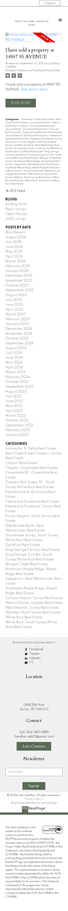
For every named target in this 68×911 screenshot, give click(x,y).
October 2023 (16, 382)
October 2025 (17, 285)
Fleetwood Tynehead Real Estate (39, 70)
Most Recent (15, 232)
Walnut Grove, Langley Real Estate (34, 603)
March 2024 (15, 372)
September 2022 (19, 425)
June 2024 (14, 357)
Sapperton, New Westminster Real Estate (36, 164)
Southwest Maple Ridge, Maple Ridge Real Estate (32, 168)
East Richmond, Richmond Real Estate (27, 136)
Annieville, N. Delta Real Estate (38, 119)
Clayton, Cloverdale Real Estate (37, 126)
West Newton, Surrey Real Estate (32, 607)
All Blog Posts (16, 204)
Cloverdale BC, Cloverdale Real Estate (26, 129)
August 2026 (15, 237)
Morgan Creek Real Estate (26, 564)
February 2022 (17, 430)
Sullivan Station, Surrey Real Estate (24, 171)
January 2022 (17, 435)
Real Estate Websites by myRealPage (34, 803)
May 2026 (13, 251)
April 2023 (14, 411)
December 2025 (18, 275)
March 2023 (15, 415)
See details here (34, 89)
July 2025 (13, 300)
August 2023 (15, 391)
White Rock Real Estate (23, 617)
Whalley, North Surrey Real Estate (32, 177)
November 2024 (18, 333)
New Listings (15, 209)
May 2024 (13, 362)
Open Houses (16, 214)
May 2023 (13, 406)
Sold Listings (15, 218)
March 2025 (15, 314)
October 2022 (16, 420)
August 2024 (15, 348)
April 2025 (14, 309)
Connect (50, 3)
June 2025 (14, 304)
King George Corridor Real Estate (32, 550)
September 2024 (19, 343)
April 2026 (14, 256)
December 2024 (18, 329)
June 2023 (14, 401)
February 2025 (17, 319)
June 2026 (14, 247)
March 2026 (15, 261)
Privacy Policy (33, 799)
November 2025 (18, 280)
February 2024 (17, 377)
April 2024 (14, 367)
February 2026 (17, 266)
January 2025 (17, 324)
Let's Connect (34, 746)
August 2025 (16, 295)
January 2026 (17, 271)
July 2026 (13, 242)
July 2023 (13, 396)
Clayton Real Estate (21, 463)
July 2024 (13, 353)
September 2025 (19, 290)
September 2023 (19, 386)
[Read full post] (34, 40)
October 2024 (16, 338)
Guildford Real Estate (31, 152)
